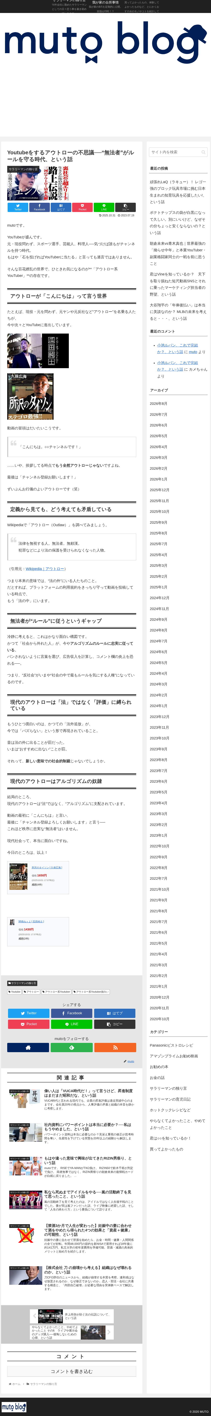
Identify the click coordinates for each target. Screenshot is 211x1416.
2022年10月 (160, 846)
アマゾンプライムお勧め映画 (174, 1056)
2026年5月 (159, 436)
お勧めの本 (159, 1067)
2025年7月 (159, 544)
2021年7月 (159, 922)
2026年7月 (159, 414)
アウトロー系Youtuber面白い (92, 991)
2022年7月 (159, 878)
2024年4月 (159, 673)
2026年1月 (159, 479)
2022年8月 (159, 868)
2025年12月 (160, 490)
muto (193, 352)
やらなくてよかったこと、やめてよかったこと (177, 1124)
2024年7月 (159, 641)
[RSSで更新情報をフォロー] (115, 1047)
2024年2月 (159, 695)
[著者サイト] (28, 1047)
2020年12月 (160, 997)
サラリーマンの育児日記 (170, 1099)
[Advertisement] (105, 106)
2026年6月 (159, 425)
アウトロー (32, 991)
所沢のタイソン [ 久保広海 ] (47, 867)
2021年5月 (159, 943)
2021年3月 (159, 965)
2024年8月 (159, 630)
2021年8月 (159, 911)
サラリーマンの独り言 (23, 983)
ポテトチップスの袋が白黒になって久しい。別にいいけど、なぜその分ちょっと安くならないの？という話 (177, 223)
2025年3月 (159, 565)
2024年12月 (160, 598)
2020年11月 (159, 1008)
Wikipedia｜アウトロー (45, 569)
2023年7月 (159, 771)
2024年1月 (159, 706)
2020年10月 (160, 1019)
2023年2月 (159, 825)
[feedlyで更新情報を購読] (72, 1047)
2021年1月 (159, 986)
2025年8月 (159, 533)
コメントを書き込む (72, 1371)
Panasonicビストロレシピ (171, 1045)
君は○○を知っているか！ (170, 1138)
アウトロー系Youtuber (57, 991)
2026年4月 (159, 447)
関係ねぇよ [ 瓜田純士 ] (31, 921)
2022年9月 (159, 857)
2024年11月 (159, 609)
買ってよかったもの (166, 1149)
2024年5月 (159, 663)
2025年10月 (160, 511)
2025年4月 (159, 555)
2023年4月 (159, 803)
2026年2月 (159, 468)
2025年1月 (159, 587)
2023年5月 (159, 792)
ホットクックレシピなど (170, 1110)
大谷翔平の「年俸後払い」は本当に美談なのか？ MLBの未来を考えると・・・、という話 (178, 312)
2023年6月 (159, 781)
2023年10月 (160, 738)
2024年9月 (159, 619)
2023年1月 (159, 835)
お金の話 (157, 1078)
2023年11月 (159, 727)
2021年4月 (159, 954)
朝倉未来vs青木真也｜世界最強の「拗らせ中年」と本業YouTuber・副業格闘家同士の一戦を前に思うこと (178, 253)
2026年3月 (159, 458)
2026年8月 (159, 404)
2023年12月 (160, 717)
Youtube (15, 991)
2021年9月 (159, 900)
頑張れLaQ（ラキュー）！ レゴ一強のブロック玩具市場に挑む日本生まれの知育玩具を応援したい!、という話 (178, 192)
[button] (203, 152)
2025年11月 (159, 501)
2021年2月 (159, 976)
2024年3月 (159, 684)
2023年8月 (159, 760)
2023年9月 (159, 749)
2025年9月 (159, 522)
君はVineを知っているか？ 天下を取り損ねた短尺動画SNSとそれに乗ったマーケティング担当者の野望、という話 (178, 284)
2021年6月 (159, 932)
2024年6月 (159, 652)
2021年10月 (160, 889)
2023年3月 (159, 814)
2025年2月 (159, 576)
